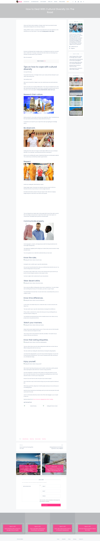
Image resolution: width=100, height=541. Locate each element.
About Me (64, 539)
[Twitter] (75, 1)
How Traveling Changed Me (76, 93)
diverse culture (38, 438)
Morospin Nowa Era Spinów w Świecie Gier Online (75, 66)
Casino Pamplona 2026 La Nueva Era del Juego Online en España (75, 57)
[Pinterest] (81, 1)
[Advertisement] (41, 42)
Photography (43, 1)
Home (58, 539)
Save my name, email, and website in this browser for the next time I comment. (50, 500)
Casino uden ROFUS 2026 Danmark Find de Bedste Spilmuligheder (76, 60)
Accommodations (34, 1)
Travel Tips (50, 1)
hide (44, 60)
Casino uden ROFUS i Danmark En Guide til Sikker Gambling (75, 69)
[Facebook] (73, 1)
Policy (69, 539)
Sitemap (74, 539)
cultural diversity (25, 438)
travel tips (44, 438)
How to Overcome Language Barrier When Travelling (43, 399)
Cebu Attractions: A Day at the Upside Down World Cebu (75, 84)
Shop (68, 1)
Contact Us (81, 539)
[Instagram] (78, 1)
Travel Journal (62, 1)
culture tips (32, 438)
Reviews (55, 1)
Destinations (26, 1)
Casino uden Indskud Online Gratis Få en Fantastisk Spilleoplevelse (75, 63)
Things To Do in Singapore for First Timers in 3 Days (76, 103)
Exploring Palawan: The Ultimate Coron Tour (75, 113)
